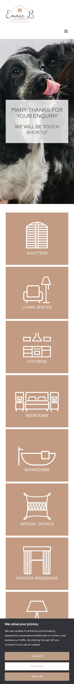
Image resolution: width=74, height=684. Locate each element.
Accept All (37, 656)
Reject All (37, 676)
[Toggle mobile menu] (66, 31)
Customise (37, 666)
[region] (37, 651)
